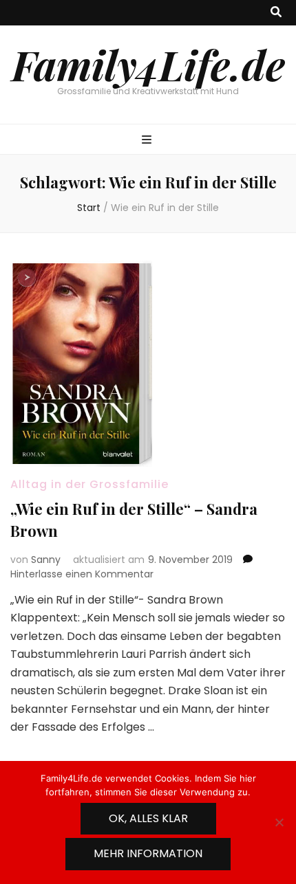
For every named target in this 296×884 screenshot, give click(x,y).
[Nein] (279, 822)
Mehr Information (148, 853)
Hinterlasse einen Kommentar (82, 574)
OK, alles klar (148, 818)
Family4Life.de (148, 63)
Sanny (46, 559)
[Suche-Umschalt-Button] (276, 12)
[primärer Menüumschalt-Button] (148, 140)
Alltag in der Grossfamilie (89, 484)
